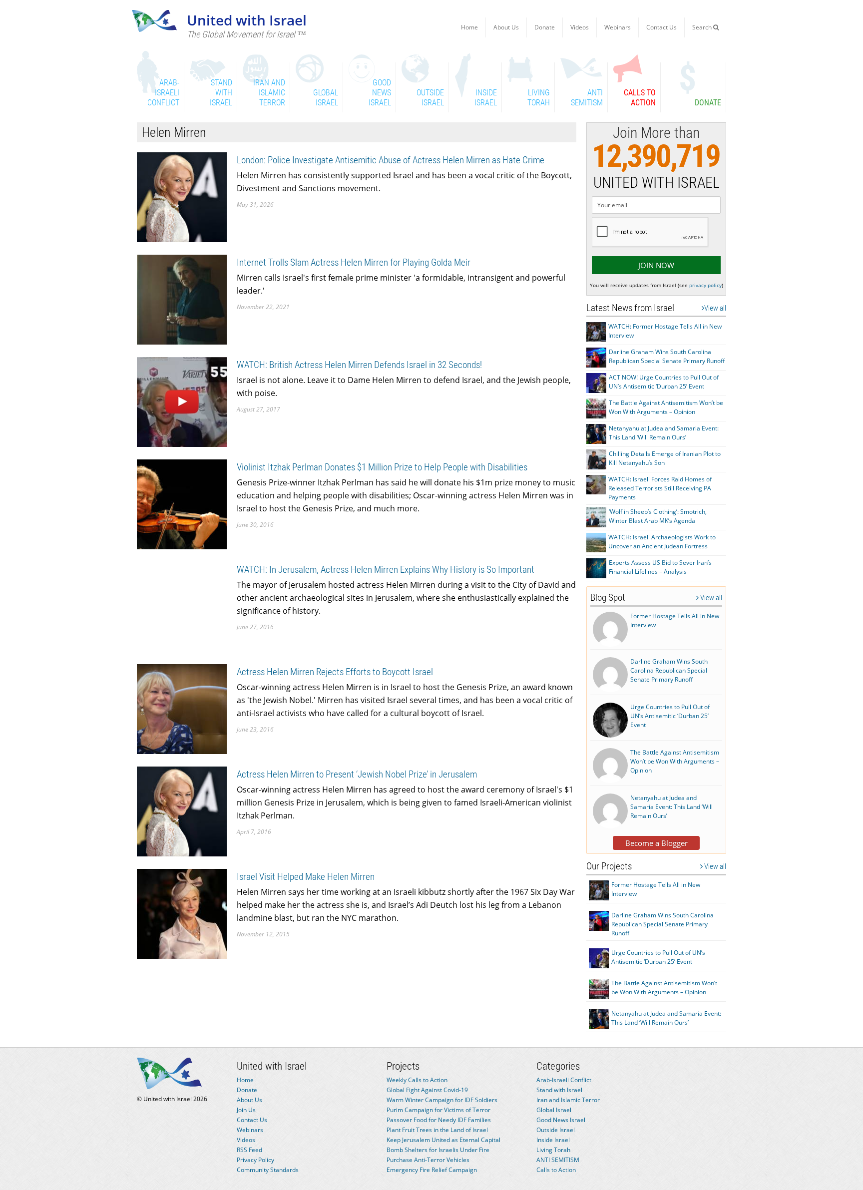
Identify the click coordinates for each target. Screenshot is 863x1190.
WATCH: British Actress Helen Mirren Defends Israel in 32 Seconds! (359, 365)
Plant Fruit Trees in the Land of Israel (437, 1130)
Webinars (617, 27)
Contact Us (661, 27)
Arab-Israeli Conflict (563, 1080)
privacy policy (705, 285)
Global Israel (553, 1110)
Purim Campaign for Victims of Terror (438, 1110)
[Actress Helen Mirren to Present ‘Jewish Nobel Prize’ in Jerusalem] (182, 810)
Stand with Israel (559, 1090)
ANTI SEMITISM (557, 1160)
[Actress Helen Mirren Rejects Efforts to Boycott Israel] (182, 708)
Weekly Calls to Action (417, 1080)
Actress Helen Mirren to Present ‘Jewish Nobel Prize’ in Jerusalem (357, 774)
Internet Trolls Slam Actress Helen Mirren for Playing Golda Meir (353, 262)
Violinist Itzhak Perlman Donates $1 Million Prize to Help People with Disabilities (382, 467)
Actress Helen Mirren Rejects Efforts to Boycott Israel (335, 672)
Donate (544, 27)
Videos (579, 27)
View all (715, 308)
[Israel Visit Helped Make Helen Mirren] (182, 913)
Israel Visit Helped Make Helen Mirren (306, 876)
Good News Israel (560, 1120)
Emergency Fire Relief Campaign (432, 1170)
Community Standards (268, 1170)
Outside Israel (555, 1130)
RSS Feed (249, 1150)
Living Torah (553, 1150)
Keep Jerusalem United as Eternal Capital (443, 1140)
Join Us (246, 1110)
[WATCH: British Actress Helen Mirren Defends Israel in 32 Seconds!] (182, 401)
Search (702, 27)
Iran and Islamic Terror (568, 1100)
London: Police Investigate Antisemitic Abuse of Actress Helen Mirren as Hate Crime (390, 160)
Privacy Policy (255, 1160)
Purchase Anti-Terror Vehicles (428, 1160)
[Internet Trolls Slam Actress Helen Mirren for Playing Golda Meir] (182, 299)
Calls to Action (556, 1170)
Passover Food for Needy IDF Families (439, 1120)
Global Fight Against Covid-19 (427, 1090)
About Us (506, 27)
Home (469, 27)
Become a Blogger (656, 843)
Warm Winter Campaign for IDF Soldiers (442, 1100)
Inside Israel (553, 1140)
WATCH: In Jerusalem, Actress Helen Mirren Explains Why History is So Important (385, 569)
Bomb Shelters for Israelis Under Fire (438, 1150)
